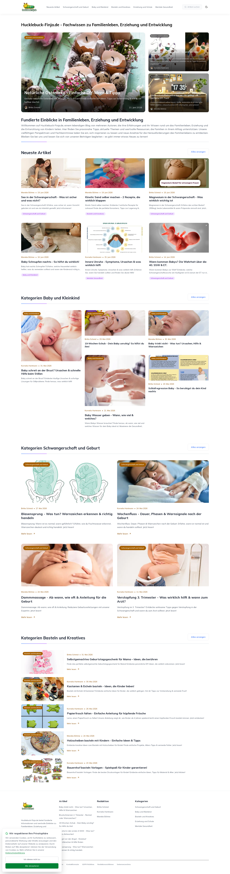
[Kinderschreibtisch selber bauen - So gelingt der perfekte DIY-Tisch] (178, 92)
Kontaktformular (72, 864)
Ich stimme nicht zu (32, 859)
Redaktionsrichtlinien (105, 864)
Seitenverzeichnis (124, 864)
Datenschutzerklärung (15, 853)
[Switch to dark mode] (206, 7)
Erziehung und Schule (143, 7)
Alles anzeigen (198, 151)
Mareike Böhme (27, 192)
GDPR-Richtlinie (88, 864)
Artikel (63, 801)
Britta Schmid (155, 192)
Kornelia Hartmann (93, 257)
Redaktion (103, 801)
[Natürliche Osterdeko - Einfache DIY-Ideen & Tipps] (83, 72)
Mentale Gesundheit (164, 7)
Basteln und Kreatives (120, 7)
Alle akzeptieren (32, 866)
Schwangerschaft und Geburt (76, 7)
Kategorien (141, 801)
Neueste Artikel (53, 7)
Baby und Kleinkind (100, 7)
